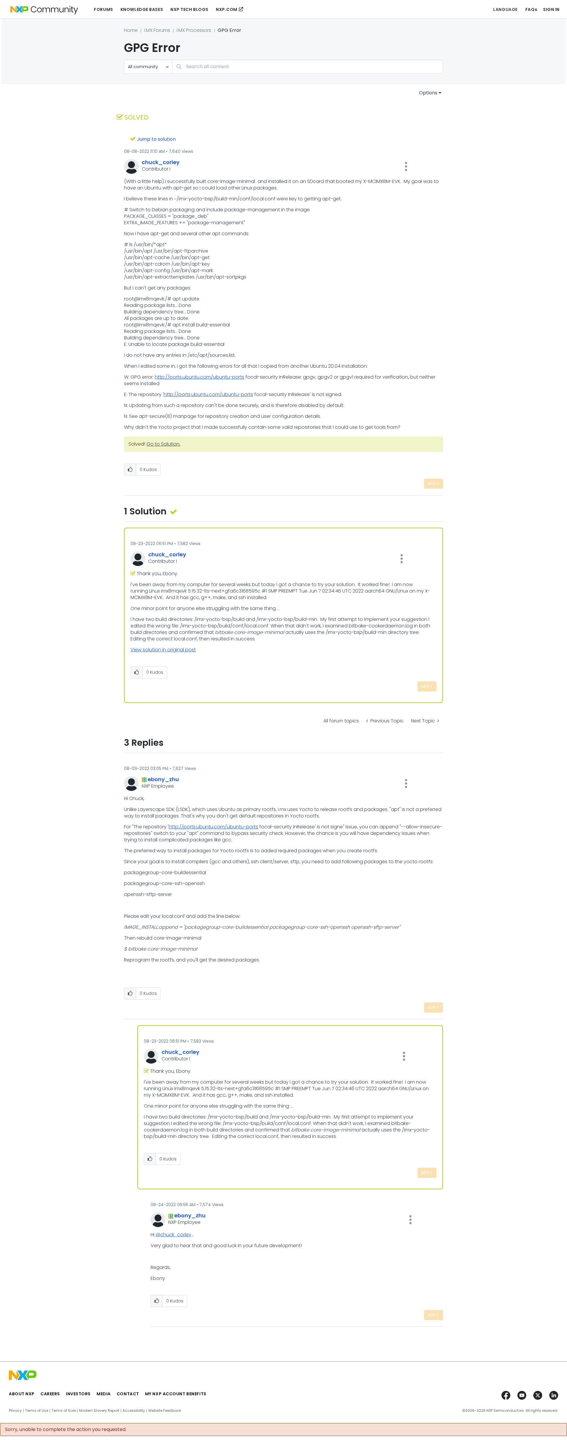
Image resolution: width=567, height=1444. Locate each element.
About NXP (22, 1394)
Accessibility (134, 1410)
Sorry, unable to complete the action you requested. (65, 1429)
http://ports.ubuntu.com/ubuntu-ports (199, 377)
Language (505, 9)
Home (131, 30)
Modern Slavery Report (99, 1410)
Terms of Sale (63, 1410)
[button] (406, 166)
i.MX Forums (157, 30)
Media (104, 1394)
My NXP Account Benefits (175, 1394)
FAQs (531, 9)
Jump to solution (156, 139)
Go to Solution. (163, 444)
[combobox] (307, 66)
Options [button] (428, 92)
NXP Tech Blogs (189, 9)
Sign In (551, 9)
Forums (103, 9)
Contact (128, 1394)
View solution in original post (163, 649)
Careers (50, 1394)
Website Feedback (164, 1410)
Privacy (15, 1410)
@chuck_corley (173, 1234)
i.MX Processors (194, 30)
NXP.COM (226, 9)
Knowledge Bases (141, 9)
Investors (78, 1394)
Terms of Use (36, 1410)
